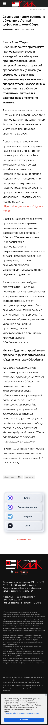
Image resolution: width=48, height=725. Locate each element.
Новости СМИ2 (24, 540)
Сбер (20, 477)
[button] (4, 3)
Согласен (24, 720)
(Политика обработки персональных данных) (22, 713)
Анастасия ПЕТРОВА (11, 29)
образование (9, 477)
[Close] (46, 694)
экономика (29, 477)
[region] (24, 709)
